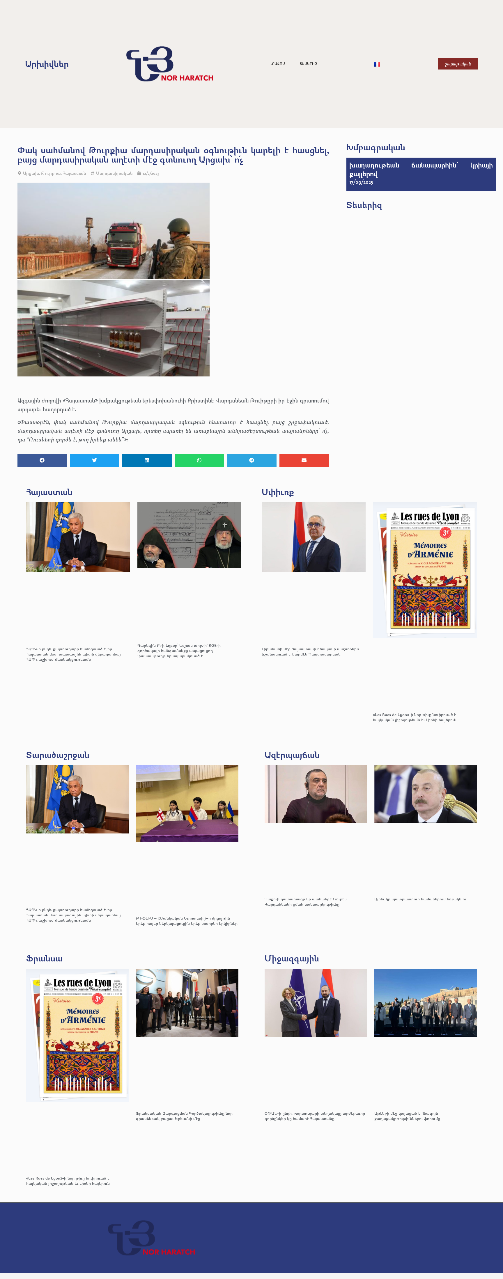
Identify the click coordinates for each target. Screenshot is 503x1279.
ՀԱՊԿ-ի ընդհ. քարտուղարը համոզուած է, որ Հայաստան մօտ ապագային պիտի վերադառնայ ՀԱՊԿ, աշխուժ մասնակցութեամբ (73, 654)
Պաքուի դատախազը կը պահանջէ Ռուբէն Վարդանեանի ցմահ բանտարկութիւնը (306, 901)
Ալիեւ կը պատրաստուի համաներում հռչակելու (420, 899)
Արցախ (31, 173)
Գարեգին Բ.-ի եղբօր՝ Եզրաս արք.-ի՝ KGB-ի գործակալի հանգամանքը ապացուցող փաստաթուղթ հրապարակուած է (179, 650)
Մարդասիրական (114, 173)
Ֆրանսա (44, 958)
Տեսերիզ (308, 64)
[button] (42, 460)
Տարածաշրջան (57, 754)
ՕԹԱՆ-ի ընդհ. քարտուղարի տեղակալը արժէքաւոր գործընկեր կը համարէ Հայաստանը (315, 1115)
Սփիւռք (278, 492)
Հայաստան (74, 173)
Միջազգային (292, 958)
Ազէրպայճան (292, 754)
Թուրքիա (51, 173)
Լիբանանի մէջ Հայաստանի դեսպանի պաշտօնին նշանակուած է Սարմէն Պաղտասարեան (310, 651)
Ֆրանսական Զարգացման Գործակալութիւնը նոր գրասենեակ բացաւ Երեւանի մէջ (184, 1115)
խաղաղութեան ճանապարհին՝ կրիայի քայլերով (421, 169)
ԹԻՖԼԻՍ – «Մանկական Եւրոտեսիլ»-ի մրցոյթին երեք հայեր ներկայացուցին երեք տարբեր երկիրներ (187, 920)
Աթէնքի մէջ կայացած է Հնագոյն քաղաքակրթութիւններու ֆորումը (407, 1115)
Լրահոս (277, 64)
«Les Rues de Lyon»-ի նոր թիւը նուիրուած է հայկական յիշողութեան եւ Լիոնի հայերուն (414, 717)
